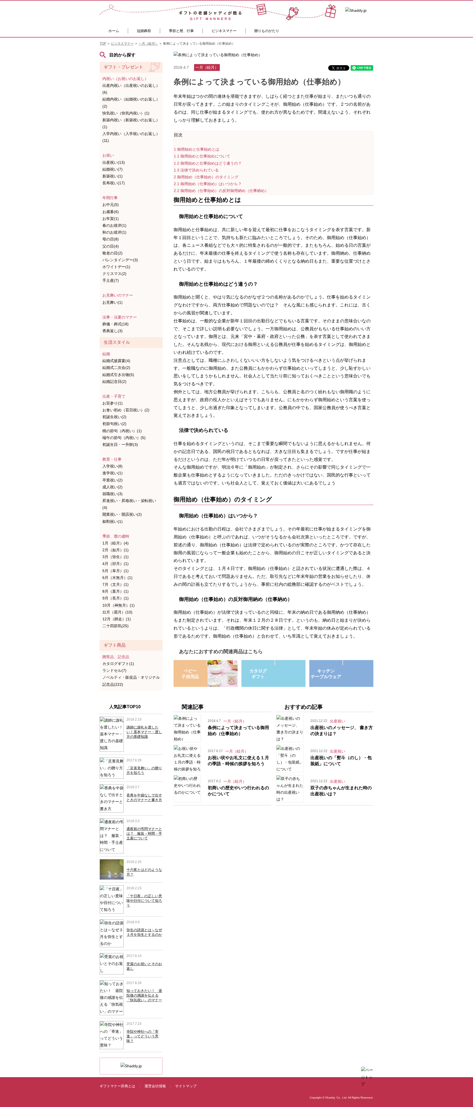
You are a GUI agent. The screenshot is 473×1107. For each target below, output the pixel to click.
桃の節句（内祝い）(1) (122, 431)
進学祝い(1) (112, 473)
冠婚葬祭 (144, 31)
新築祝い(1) (112, 176)
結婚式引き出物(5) (118, 374)
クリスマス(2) (114, 273)
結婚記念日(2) (114, 381)
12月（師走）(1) (116, 619)
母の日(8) (110, 239)
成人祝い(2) (112, 487)
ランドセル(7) (114, 670)
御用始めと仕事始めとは (196, 149)
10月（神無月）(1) (118, 605)
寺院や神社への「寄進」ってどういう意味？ (142, 1036)
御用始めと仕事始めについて (202, 156)
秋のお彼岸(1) (114, 232)
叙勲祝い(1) (112, 521)
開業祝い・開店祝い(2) (122, 514)
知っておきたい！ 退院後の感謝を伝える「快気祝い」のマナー (144, 995)
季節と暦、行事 (181, 31)
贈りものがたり (266, 31)
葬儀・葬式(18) (115, 324)
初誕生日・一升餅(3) (120, 444)
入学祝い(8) (112, 466)
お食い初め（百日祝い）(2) (125, 410)
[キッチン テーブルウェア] (342, 662)
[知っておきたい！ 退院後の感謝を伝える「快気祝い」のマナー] (111, 997)
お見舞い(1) (112, 302)
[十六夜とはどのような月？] (112, 869)
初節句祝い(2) (114, 423)
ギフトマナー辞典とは (117, 1086)
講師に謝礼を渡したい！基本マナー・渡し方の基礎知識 (144, 732)
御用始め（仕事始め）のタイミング (206, 177)
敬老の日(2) (112, 253)
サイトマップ (186, 1086)
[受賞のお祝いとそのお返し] (111, 963)
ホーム (113, 31)
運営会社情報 (155, 1086)
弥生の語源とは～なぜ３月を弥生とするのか (144, 932)
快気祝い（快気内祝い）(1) (125, 113)
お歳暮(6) (110, 212)
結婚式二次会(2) (116, 367)
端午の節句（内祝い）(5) (124, 437)
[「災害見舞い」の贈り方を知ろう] (111, 767)
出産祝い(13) (113, 162)
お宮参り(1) (112, 403)
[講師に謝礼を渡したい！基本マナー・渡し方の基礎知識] (111, 734)
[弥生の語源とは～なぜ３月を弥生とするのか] (111, 933)
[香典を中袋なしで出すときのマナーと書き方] (111, 798)
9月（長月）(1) (115, 598)
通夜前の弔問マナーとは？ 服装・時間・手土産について (144, 833)
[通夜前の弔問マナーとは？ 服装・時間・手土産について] (111, 835)
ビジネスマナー (224, 31)
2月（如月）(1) (115, 550)
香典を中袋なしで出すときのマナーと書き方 (144, 797)
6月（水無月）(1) (117, 577)
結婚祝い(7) (112, 169)
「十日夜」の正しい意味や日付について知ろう (144, 900)
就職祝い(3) (112, 494)
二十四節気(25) (115, 626)
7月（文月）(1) (115, 584)
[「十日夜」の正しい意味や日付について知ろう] (111, 899)
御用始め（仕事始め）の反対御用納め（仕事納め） (221, 190)
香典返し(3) (112, 331)
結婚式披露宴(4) (116, 361)
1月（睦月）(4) (115, 543)
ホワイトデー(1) (116, 267)
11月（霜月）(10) (117, 612)
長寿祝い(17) (113, 183)
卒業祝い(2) (112, 480)
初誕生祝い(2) (114, 417)
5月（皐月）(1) (115, 571)
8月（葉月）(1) (115, 591)
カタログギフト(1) (118, 663)
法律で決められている (196, 170)
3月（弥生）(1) (115, 557)
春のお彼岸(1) (114, 225)
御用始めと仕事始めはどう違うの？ (208, 163)
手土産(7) (110, 280)
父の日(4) (110, 246)
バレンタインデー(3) (120, 260)
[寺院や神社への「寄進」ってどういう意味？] (111, 1035)
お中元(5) (110, 204)
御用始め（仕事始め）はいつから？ (208, 184)
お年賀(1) (110, 218)
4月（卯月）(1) (115, 563)
